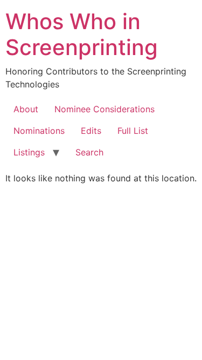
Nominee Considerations (104, 109)
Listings (29, 152)
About (25, 109)
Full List (132, 130)
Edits (91, 130)
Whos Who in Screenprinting (81, 34)
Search (89, 152)
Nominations (39, 130)
